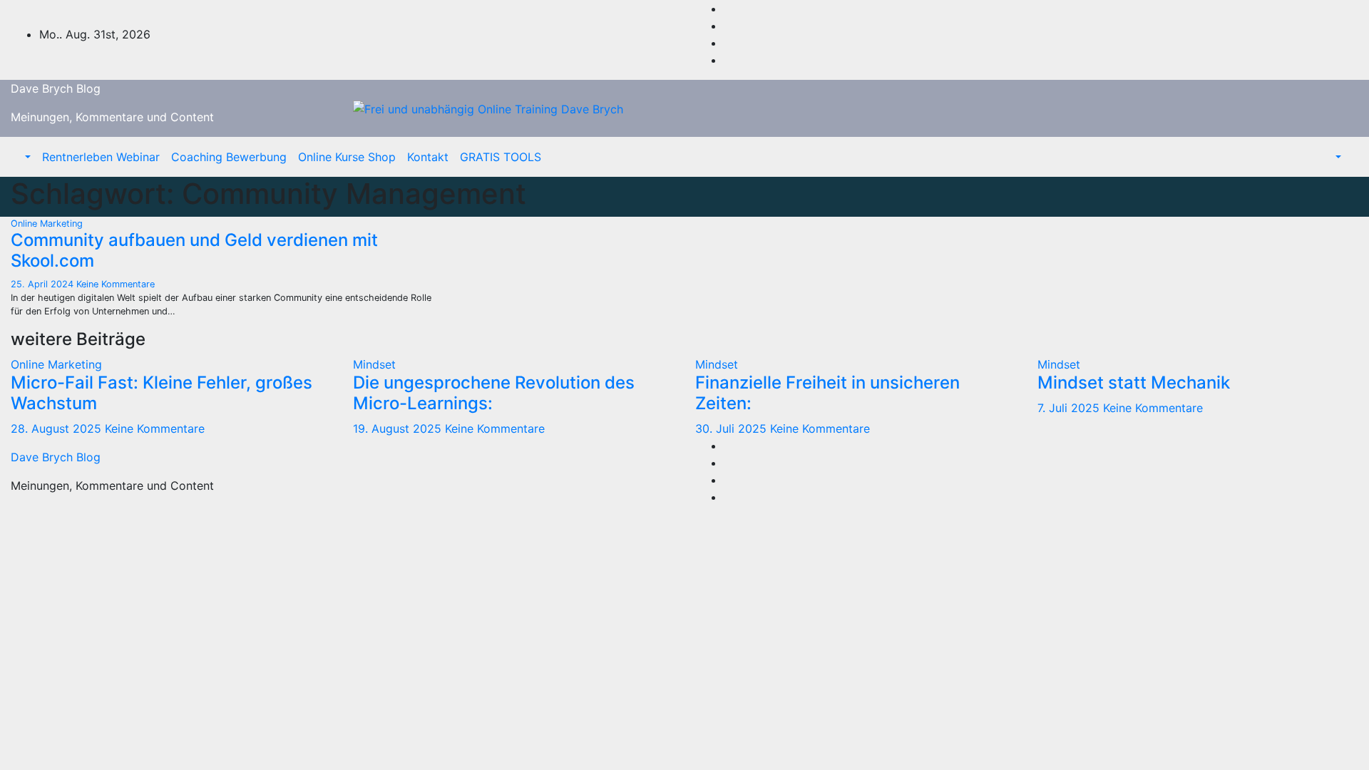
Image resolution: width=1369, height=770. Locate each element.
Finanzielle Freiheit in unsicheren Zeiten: (827, 393)
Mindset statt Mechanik (1133, 382)
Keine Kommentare (115, 284)
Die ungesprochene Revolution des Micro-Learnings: (494, 393)
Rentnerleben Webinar (101, 157)
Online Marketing (47, 223)
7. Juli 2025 (1070, 408)
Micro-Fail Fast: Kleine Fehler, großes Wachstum (161, 393)
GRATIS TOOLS (500, 157)
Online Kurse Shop (347, 157)
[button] (26, 157)
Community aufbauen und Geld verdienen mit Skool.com (194, 250)
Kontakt (427, 157)
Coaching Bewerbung (229, 157)
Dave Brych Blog (56, 88)
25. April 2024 (43, 284)
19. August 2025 (399, 428)
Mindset (374, 364)
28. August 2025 (58, 428)
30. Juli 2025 (732, 428)
